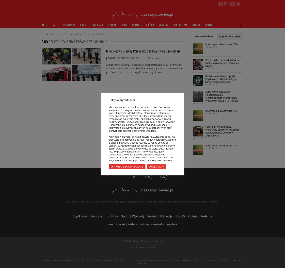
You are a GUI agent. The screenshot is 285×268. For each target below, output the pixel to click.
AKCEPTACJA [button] (156, 166)
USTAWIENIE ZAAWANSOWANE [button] (127, 167)
